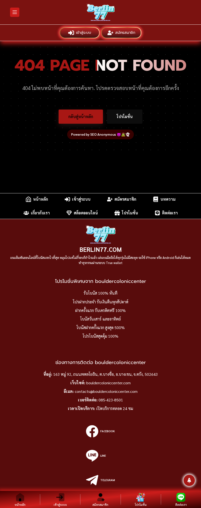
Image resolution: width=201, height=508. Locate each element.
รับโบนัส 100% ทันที (100, 293)
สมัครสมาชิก (125, 32)
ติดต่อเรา (170, 212)
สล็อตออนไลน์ (86, 212)
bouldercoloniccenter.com (108, 382)
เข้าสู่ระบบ (83, 32)
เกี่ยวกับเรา (40, 212)
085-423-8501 (111, 399)
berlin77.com (100, 249)
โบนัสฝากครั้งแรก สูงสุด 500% (100, 327)
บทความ (168, 199)
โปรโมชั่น (125, 116)
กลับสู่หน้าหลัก (80, 116)
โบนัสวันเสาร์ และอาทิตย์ (100, 318)
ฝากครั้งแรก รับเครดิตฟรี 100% (100, 310)
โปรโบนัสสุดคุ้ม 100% (100, 336)
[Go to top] (189, 480)
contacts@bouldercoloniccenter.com (106, 391)
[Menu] (14, 12)
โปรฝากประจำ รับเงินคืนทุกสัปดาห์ (100, 301)
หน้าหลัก (40, 199)
